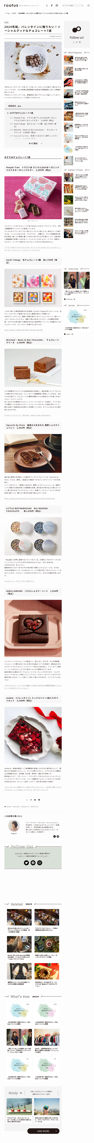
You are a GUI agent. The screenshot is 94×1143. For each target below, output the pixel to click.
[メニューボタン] (88, 5)
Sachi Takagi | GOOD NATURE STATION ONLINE (23, 330)
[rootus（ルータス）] (21, 5)
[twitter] (46, 5)
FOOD (6, 22)
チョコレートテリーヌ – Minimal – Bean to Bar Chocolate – (27, 415)
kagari (14, 833)
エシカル (9, 806)
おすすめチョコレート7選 (21, 113)
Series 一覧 (69, 334)
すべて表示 (33, 143)
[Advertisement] (33, 884)
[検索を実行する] (82, 5)
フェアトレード (25, 806)
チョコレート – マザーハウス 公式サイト (19, 581)
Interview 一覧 (70, 299)
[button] (31, 800)
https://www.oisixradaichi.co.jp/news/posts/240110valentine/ (29, 498)
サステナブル (16, 806)
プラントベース (34, 806)
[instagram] (56, 5)
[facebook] (51, 5)
